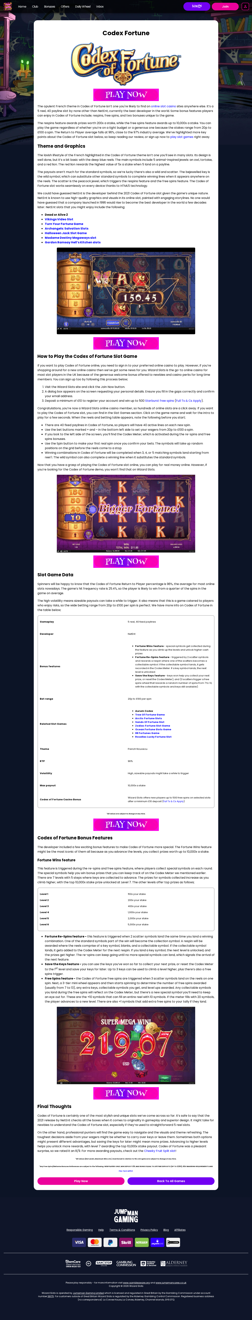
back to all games (171, 1181)
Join (225, 6)
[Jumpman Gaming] (126, 1221)
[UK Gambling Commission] (126, 1263)
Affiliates (180, 1230)
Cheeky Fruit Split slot (159, 1151)
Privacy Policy (149, 1230)
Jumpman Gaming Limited (88, 1293)
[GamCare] (73, 1263)
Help (101, 1230)
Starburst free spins (159, 401)
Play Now (81, 1181)
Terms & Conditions (122, 1230)
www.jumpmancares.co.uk (171, 1282)
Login (197, 6)
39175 (51, 1296)
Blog (166, 1230)
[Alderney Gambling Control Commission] (174, 1263)
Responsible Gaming (80, 1230)
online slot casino (163, 106)
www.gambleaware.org (136, 1282)
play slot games (181, 137)
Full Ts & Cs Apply (188, 401)
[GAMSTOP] (104, 1263)
